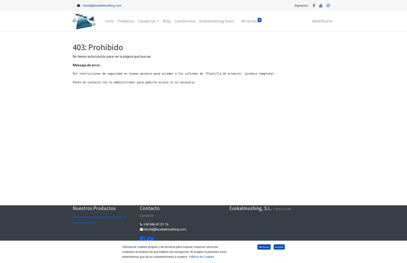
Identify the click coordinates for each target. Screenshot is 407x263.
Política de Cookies (201, 257)
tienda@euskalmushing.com (102, 5)
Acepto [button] (279, 247)
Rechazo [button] (264, 247)
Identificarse (322, 21)
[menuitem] (109, 21)
